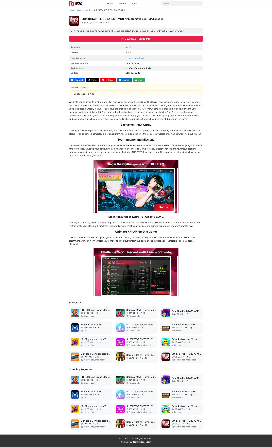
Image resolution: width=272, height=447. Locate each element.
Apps (134, 3)
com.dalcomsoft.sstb (135, 58)
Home (110, 3)
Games (122, 3)
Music (88, 10)
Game (80, 10)
